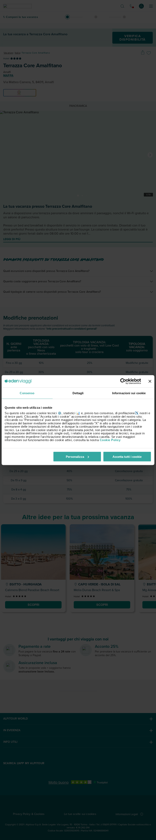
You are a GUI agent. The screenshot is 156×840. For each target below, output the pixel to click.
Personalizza (75, 456)
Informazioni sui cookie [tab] (129, 393)
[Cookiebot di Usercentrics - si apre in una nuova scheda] (123, 381)
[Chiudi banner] (149, 381)
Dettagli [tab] (78, 393)
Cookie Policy (110, 440)
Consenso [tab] (27, 393)
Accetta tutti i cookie (127, 456)
